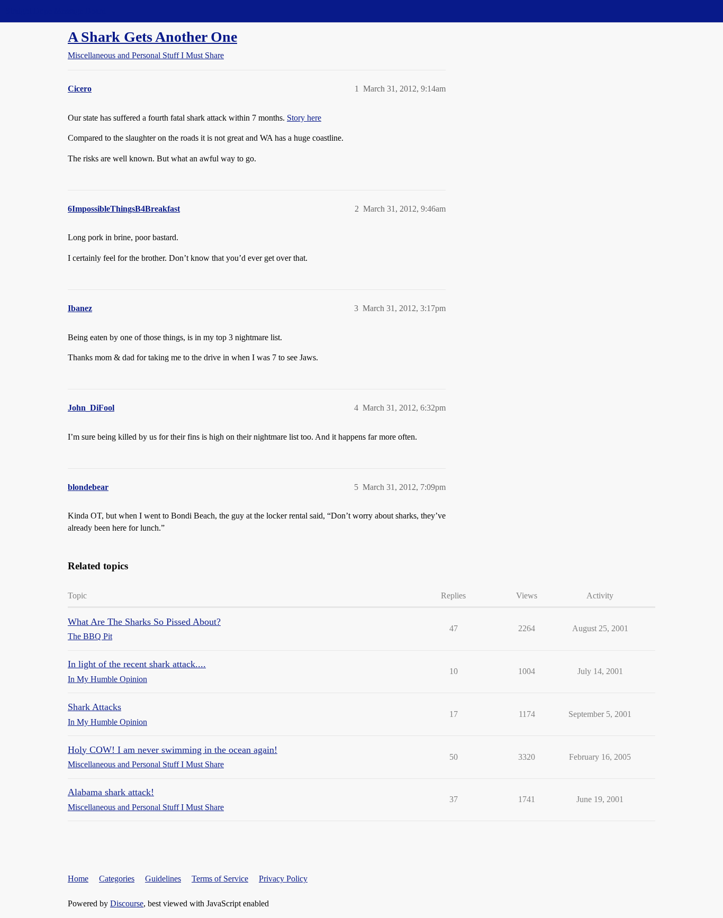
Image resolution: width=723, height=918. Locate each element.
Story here (304, 117)
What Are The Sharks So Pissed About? (144, 621)
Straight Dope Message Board (55, 10)
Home (78, 878)
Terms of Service (220, 878)
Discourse (126, 903)
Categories (116, 878)
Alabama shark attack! (111, 792)
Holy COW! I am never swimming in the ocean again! (172, 749)
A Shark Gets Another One (152, 37)
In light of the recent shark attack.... (137, 664)
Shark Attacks (94, 707)
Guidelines (163, 878)
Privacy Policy (283, 878)
